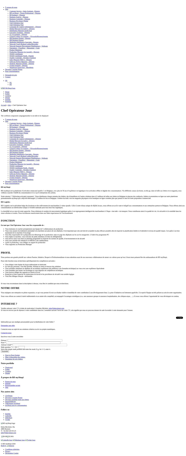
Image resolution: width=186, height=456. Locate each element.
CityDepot (8, 396)
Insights (7, 100)
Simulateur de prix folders (14, 359)
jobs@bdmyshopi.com (56, 308)
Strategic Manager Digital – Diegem (21, 64)
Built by (4, 446)
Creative (8, 96)
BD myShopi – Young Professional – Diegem (24, 13)
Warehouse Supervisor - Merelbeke (21, 67)
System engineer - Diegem (18, 65)
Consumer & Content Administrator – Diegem (25, 27)
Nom (3, 343)
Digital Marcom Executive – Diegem (22, 29)
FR (6, 81)
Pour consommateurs (12, 71)
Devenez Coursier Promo (13, 69)
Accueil (3, 105)
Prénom (4, 340)
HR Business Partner (16, 40)
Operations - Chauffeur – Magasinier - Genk (24, 48)
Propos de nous (10, 382)
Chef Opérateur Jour (16, 23)
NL (10, 83)
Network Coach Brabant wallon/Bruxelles (23, 44)
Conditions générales (12, 449)
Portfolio (8, 101)
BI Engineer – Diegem (17, 15)
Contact (7, 77)
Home (7, 92)
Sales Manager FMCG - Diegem (20, 60)
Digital (7, 98)
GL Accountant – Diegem (18, 34)
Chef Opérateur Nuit (16, 25)
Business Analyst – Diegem (18, 17)
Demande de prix (11, 75)
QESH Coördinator (16, 54)
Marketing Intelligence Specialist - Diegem (23, 42)
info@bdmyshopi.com (8, 433)
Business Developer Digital (18, 21)
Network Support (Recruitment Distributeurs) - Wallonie (28, 46)
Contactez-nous (6, 333)
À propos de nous (11, 7)
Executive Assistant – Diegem (19, 33)
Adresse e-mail (6, 345)
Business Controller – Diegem (19, 19)
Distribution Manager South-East (20, 31)
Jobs (6, 9)
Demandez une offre (8, 325)
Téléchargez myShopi (12, 403)
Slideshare (8, 418)
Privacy (7, 451)
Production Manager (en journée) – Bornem (24, 52)
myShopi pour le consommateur (16, 405)
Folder (7, 94)
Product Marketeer (15, 50)
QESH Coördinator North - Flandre (21, 56)
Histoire (8, 383)
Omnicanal (9, 367)
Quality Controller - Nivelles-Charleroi (22, 58)
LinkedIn (8, 416)
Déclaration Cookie (11, 453)
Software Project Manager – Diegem (21, 62)
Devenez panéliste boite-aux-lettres (17, 400)
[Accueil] (8, 88)
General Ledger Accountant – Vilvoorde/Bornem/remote (28, 36)
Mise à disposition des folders (15, 357)
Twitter (7, 420)
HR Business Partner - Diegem (19, 38)
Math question (6, 347)
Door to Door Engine (12, 355)
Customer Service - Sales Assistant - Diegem (24, 11)
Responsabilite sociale (12, 385)
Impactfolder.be (10, 401)
